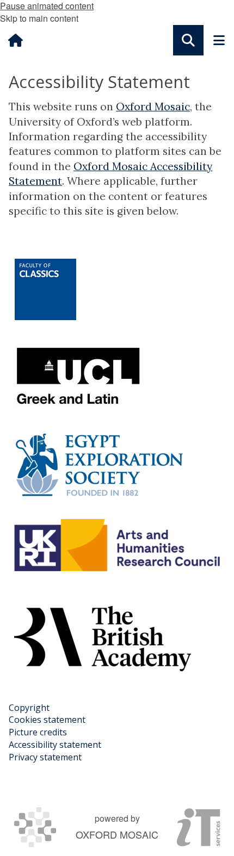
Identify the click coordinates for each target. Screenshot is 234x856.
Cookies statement (47, 720)
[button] (188, 40)
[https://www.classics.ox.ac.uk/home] (45, 289)
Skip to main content (39, 18)
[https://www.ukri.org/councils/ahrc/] (117, 545)
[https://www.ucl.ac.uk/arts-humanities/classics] (78, 377)
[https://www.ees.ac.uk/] (99, 464)
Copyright (29, 708)
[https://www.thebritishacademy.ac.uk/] (102, 638)
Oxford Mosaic (153, 106)
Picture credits (38, 732)
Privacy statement (45, 757)
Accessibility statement (55, 745)
